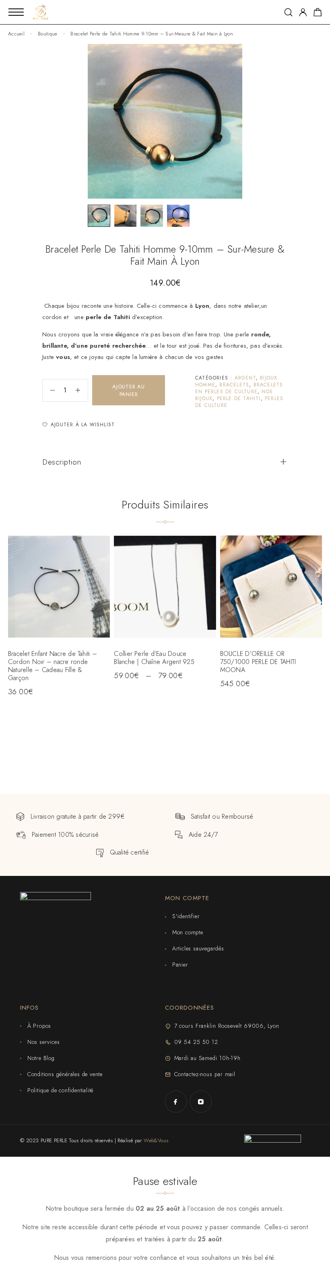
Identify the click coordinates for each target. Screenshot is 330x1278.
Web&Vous (156, 1140)
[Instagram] (200, 1101)
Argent (245, 378)
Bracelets (234, 384)
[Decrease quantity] (49, 390)
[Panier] (318, 14)
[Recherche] (288, 12)
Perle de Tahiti (239, 398)
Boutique (47, 33)
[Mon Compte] (303, 12)
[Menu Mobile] (16, 12)
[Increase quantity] (82, 390)
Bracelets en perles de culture (239, 388)
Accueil (16, 33)
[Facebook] (175, 1101)
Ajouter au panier (128, 390)
